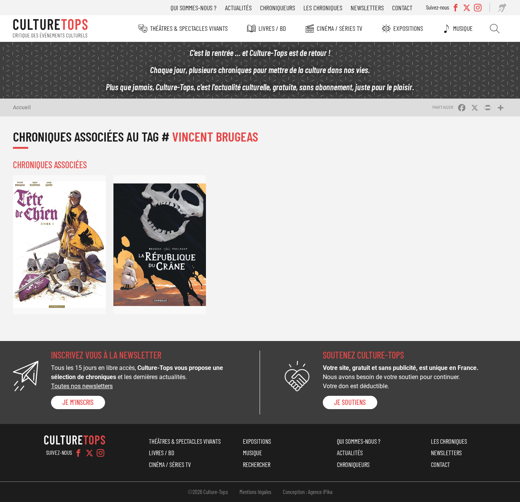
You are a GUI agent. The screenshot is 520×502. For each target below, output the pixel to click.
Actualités (238, 7)
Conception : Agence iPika (307, 491)
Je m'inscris (78, 402)
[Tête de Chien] (59, 244)
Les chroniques (322, 7)
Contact (402, 7)
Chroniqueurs (277, 7)
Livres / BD (272, 28)
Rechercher (494, 28)
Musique (463, 28)
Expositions (408, 28)
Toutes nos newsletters (82, 386)
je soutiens (350, 402)
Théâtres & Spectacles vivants (189, 28)
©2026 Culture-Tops (208, 491)
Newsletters (367, 7)
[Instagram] (100, 453)
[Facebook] (78, 453)
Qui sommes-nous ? (194, 7)
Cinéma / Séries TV (339, 28)
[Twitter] (89, 453)
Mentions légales (255, 491)
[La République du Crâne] (159, 244)
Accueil (22, 107)
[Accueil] (50, 28)
